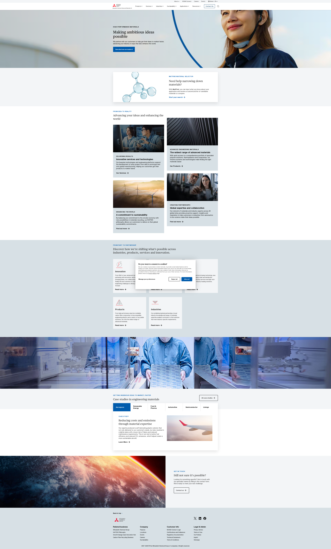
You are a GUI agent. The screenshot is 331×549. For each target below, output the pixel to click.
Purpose (142, 530)
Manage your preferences (147, 279)
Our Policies (197, 535)
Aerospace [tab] (120, 407)
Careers (196, 1)
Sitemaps (197, 540)
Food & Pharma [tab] (154, 407)
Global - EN (213, 1)
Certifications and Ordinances (176, 532)
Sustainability (171, 6)
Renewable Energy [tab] (137, 407)
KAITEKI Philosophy (119, 532)
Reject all (174, 279)
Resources (195, 6)
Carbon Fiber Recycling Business (123, 537)
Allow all (186, 279)
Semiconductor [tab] (192, 407)
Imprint (196, 537)
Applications (184, 6)
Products (138, 6)
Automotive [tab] (172, 407)
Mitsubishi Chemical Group (121, 530)
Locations (143, 532)
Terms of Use (198, 532)
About (176, 1)
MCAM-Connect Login (174, 530)
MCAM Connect (186, 1)
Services (148, 6)
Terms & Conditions (173, 540)
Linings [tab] (206, 407)
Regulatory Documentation (175, 535)
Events (203, 1)
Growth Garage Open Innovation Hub (124, 535)
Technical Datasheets (173, 537)
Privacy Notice (152, 273)
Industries (159, 6)
